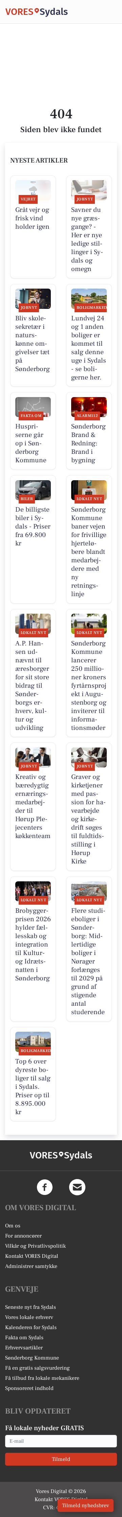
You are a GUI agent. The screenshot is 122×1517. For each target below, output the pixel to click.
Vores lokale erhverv (29, 1317)
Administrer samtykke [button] (31, 1266)
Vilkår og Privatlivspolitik (35, 1246)
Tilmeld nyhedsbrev (85, 1505)
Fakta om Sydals (24, 1337)
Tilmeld (61, 1459)
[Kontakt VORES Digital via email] (77, 1187)
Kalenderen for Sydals (31, 1327)
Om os (12, 1225)
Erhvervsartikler (24, 1347)
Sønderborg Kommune (32, 1357)
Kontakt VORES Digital (31, 1256)
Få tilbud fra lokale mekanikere (42, 1378)
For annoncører (23, 1235)
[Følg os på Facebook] (45, 1187)
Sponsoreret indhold (29, 1388)
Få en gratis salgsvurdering (37, 1368)
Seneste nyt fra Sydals (30, 1307)
